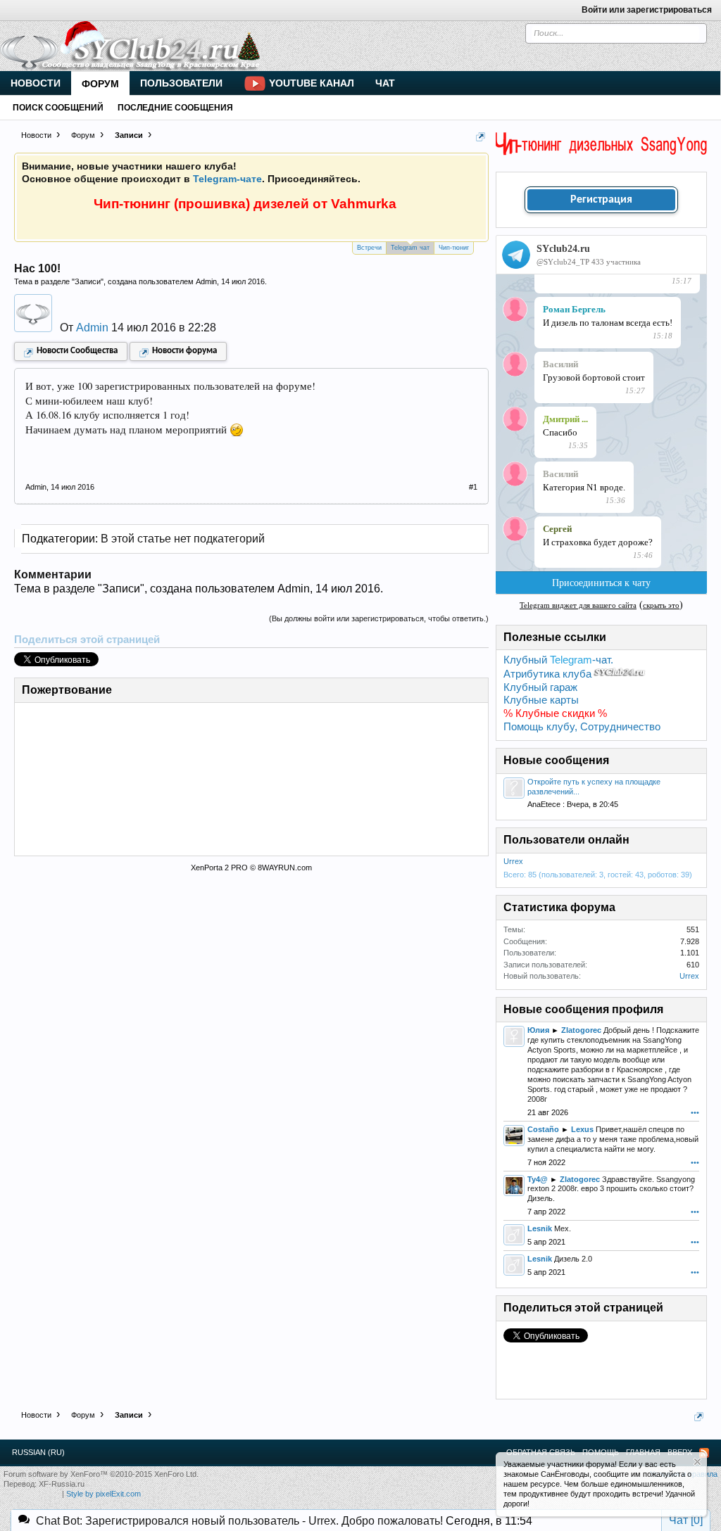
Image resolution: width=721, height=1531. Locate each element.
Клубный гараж (540, 687)
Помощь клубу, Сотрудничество (581, 726)
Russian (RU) (38, 1452)
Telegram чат (410, 247)
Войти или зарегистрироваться (647, 10)
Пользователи (181, 83)
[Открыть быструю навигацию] (480, 136)
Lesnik (539, 1228)
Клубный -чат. (558, 660)
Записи (88, 281)
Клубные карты (541, 700)
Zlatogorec (581, 1030)
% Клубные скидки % (555, 713)
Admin (206, 281)
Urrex (513, 861)
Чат (385, 83)
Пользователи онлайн (566, 840)
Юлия (538, 1030)
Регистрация (601, 199)
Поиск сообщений (58, 108)
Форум (100, 83)
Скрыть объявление (697, 1461)
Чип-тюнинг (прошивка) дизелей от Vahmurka (245, 203)
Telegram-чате (227, 178)
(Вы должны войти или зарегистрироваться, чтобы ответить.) (379, 618)
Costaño (543, 1129)
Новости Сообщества (77, 350)
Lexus (582, 1129)
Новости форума (184, 350)
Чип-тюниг (454, 247)
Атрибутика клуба (547, 674)
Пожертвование (67, 690)
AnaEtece (543, 804)
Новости (36, 83)
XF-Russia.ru (61, 1484)
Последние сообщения (175, 108)
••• (695, 1112)
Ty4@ (537, 1179)
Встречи (369, 247)
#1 (473, 487)
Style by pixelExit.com (103, 1493)
